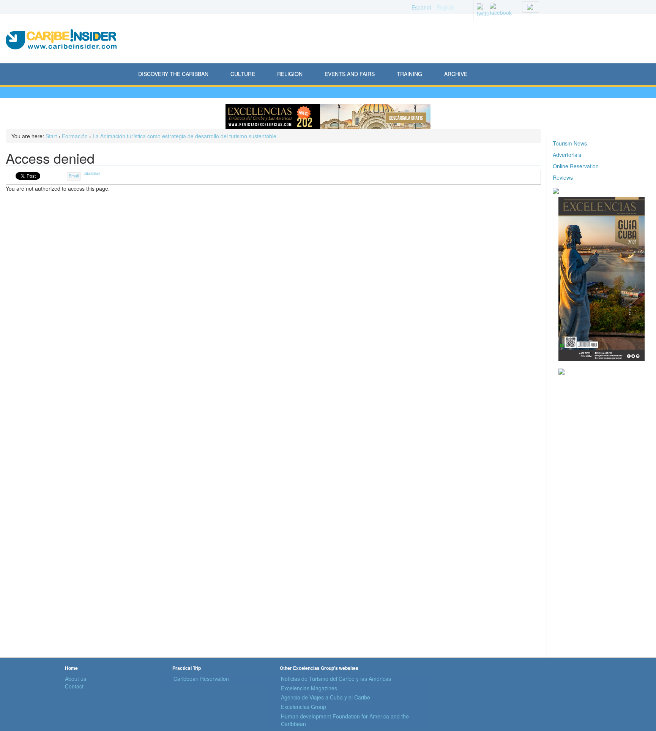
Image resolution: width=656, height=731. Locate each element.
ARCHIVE (455, 74)
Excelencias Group (303, 706)
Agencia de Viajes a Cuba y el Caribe (325, 697)
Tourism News (570, 143)
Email (74, 176)
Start (51, 136)
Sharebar (92, 174)
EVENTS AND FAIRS (350, 74)
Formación (75, 136)
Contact (74, 686)
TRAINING (409, 74)
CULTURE (242, 74)
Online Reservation (576, 166)
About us (75, 678)
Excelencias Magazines (309, 688)
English (445, 7)
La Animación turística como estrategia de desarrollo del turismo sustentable (184, 136)
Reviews (563, 177)
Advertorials (567, 154)
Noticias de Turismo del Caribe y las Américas (336, 678)
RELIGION (290, 74)
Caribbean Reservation (201, 678)
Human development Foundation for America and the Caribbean (345, 720)
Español (421, 7)
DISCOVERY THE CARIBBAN (173, 74)
